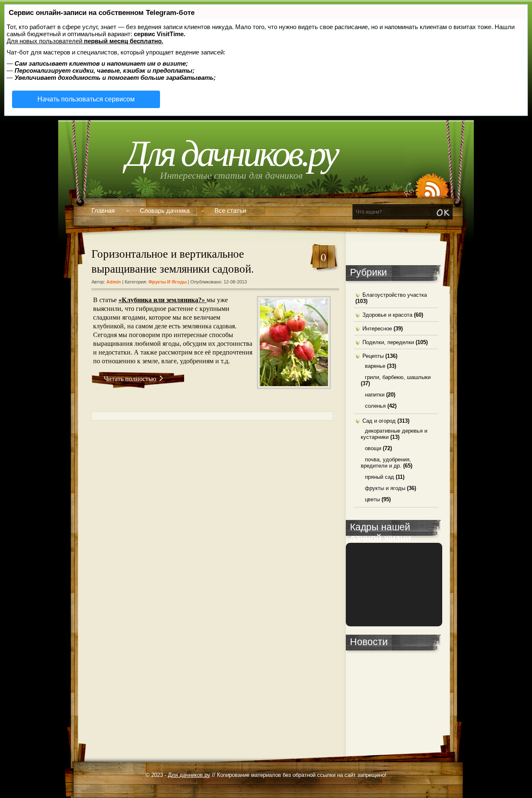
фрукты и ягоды (167, 281)
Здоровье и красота (387, 315)
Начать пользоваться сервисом (86, 99)
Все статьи (230, 210)
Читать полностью (130, 378)
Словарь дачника (165, 210)
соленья (375, 406)
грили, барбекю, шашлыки (398, 377)
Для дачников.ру (231, 153)
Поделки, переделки (388, 342)
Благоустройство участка (394, 295)
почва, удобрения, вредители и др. (386, 462)
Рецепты (373, 356)
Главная (103, 210)
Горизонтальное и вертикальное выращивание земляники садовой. (172, 261)
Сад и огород (379, 421)
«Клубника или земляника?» (162, 299)
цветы (372, 499)
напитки (374, 395)
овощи (373, 448)
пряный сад (379, 477)
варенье (375, 366)
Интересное (377, 328)
